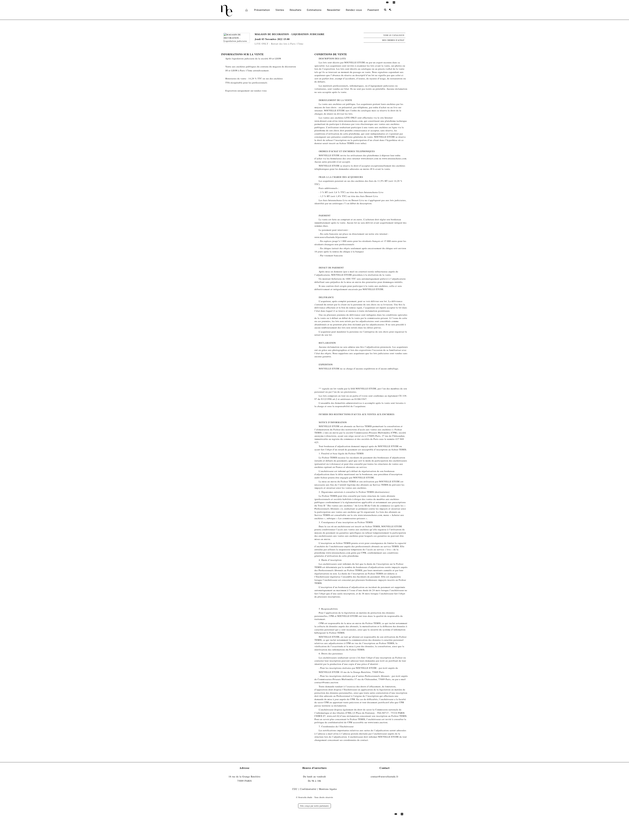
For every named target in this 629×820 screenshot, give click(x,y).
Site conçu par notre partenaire (314, 805)
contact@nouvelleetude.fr (384, 776)
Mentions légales (328, 789)
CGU (294, 789)
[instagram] (394, 2)
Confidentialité (308, 789)
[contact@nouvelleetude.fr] (387, 2)
